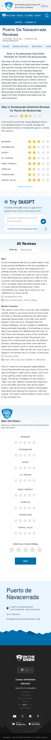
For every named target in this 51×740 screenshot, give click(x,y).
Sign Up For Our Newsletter (25, 688)
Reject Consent (25, 708)
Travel (19, 15)
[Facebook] (38, 716)
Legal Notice (25, 692)
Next (25, 561)
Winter (18, 22)
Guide (6, 46)
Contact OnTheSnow (25, 679)
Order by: (13, 250)
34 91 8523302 (13, 614)
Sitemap (25, 701)
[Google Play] (19, 723)
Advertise (25, 683)
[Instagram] (30, 716)
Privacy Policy (25, 695)
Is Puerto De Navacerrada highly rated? (26, 228)
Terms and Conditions (25, 698)
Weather (10, 15)
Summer (29, 22)
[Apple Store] (34, 723)
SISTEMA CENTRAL (13, 39)
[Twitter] (22, 716)
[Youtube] (15, 716)
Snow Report (21, 46)
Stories (29, 15)
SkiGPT (38, 15)
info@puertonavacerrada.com (23, 619)
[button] (46, 15)
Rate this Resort (24, 186)
